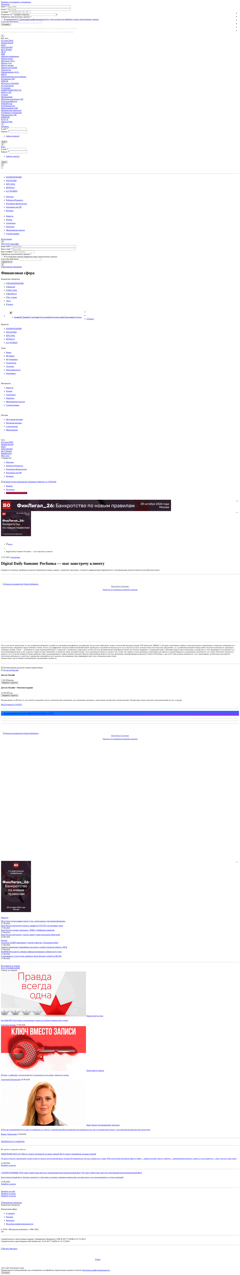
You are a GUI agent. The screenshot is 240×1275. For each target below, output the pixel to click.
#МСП (4, 74)
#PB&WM (5, 117)
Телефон (5, 12)
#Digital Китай (7, 43)
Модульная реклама (14, 419)
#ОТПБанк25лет (8, 106)
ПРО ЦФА (10, 184)
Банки (16, 317)
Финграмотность (57, 317)
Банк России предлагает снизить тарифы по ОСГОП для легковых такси (32, 926)
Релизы (9, 220)
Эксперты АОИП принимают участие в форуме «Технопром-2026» (29, 943)
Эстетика (78, 317)
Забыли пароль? (13, 136)
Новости (9, 216)
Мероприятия (12, 430)
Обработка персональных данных (16, 17)
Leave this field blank (9, 22)
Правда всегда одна (94, 1016)
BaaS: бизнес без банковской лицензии (103, 1125)
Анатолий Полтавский (10, 1079)
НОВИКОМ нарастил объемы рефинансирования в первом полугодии (31, 952)
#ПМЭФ (4, 81)
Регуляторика (33, 317)
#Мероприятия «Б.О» (10, 72)
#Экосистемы (6, 122)
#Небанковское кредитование (13, 77)
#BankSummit (6, 97)
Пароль (5, 131)
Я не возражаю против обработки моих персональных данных (30, 257)
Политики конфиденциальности (96, 1270)
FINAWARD (11, 181)
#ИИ (3, 54)
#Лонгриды (6, 70)
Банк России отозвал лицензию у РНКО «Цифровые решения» (28, 930)
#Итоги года (6, 63)
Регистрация (6, 239)
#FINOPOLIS (6, 104)
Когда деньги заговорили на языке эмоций (78, 1154)
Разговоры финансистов (16, 204)
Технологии (44, 317)
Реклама (9, 1217)
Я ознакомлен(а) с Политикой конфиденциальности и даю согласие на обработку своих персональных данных (51, 19)
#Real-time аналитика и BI (12, 99)
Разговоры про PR (14, 207)
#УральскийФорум (9, 101)
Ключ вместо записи (95, 1070)
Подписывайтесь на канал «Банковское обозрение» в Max (29, 713)
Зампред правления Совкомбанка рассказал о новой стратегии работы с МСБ (34, 947)
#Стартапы (5, 88)
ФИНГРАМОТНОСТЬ (10, 1154)
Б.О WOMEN (12, 191)
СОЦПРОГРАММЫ (9, 1173)
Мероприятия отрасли (15, 230)
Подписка (5, 4)
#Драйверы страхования (11, 113)
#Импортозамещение (10, 56)
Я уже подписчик (10, 670)
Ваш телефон (7, 252)
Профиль (5, 126)
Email (4, 9)
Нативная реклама (14, 423)
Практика (10, 227)
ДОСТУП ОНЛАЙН (10, 244)
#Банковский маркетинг (11, 110)
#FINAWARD (7, 47)
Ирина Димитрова (9, 1134)
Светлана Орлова (8, 1025)
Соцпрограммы (12, 234)
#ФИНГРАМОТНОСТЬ (11, 90)
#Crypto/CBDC (7, 41)
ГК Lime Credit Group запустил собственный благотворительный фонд (112, 1173)
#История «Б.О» (8, 61)
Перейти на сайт (8, 1191)
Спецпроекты (12, 426)
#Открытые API (8, 79)
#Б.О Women (6, 50)
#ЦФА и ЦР (6, 92)
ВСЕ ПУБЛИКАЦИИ (10, 968)
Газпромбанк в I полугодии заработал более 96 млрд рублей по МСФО (31, 956)
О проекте (10, 1213)
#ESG (3, 45)
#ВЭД (3, 52)
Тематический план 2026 (16, 493)
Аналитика (11, 223)
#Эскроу (4, 95)
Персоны (10, 197)
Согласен (5, 1273)
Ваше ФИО (6, 246)
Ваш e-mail (6, 249)
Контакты (10, 1220)
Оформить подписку (10, 683)
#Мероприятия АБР (9, 108)
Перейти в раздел (8, 1165)
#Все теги (5, 456)
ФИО (4, 7)
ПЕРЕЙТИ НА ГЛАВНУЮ (12, 1142)
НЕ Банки (23, 317)
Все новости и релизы (10, 966)
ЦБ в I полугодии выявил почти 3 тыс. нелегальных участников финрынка (33, 921)
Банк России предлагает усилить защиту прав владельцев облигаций (30, 935)
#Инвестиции (7, 59)
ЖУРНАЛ (10, 188)
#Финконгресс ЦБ (8, 115)
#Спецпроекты (7, 86)
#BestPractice (6, 453)
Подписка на (7, 14)
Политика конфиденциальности (19, 1224)
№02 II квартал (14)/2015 (11, 704)
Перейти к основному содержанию (16, 2)
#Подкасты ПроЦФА (10, 83)
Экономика (69, 317)
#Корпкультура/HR (9, 68)
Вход (3, 147)
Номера (9, 486)
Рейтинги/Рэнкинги (14, 200)
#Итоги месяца (7, 65)
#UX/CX (4, 119)
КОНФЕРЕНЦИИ (14, 177)
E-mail (4, 129)
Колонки (10, 211)
